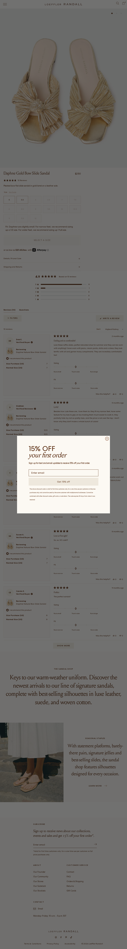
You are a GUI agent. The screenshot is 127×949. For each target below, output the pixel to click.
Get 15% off (63, 481)
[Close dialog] (107, 438)
